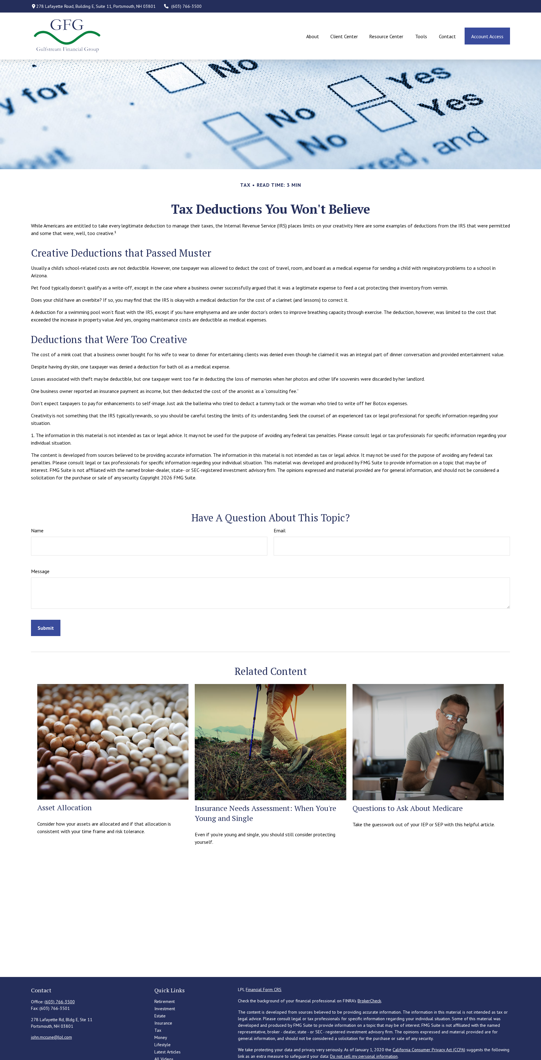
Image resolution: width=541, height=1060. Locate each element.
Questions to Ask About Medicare (408, 808)
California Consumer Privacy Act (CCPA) (429, 1049)
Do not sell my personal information (364, 1056)
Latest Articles (167, 1052)
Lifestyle (162, 1044)
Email (280, 530)
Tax (157, 1030)
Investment (164, 1008)
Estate (160, 1016)
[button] (312, 36)
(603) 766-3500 (186, 6)
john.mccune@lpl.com (51, 1037)
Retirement (164, 1001)
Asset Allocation (64, 807)
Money (160, 1037)
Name (37, 530)
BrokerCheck (369, 1001)
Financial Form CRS (263, 989)
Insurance (163, 1023)
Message (40, 571)
